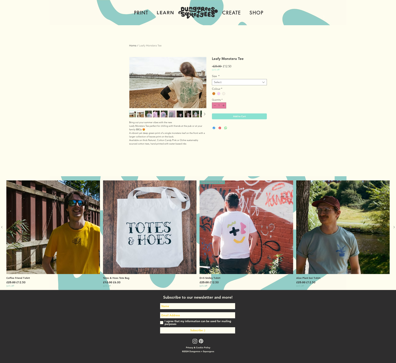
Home (132, 45)
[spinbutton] (219, 105)
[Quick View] (53, 227)
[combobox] (239, 82)
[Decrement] (214, 105)
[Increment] (224, 105)
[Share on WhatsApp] (226, 128)
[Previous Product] (2, 227)
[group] (198, 233)
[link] (214, 11)
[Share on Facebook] (214, 128)
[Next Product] (394, 227)
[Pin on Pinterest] (220, 128)
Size (216, 76)
